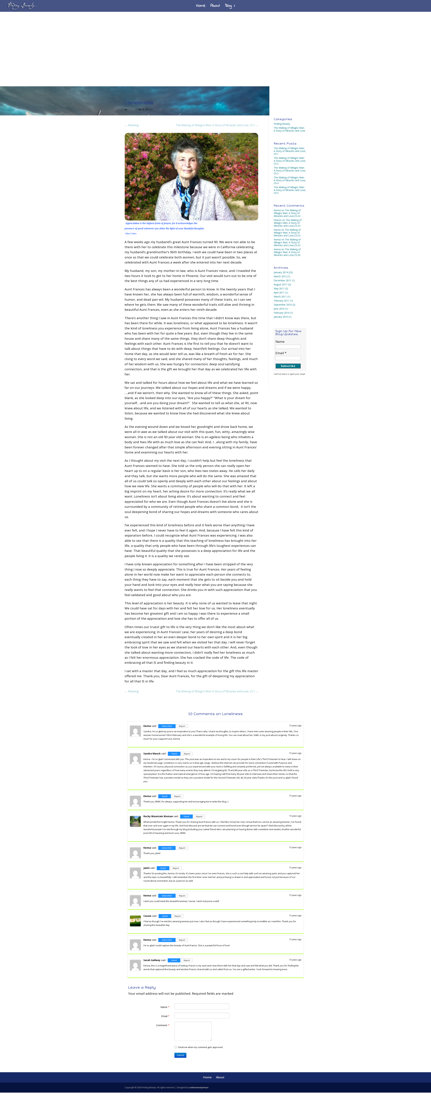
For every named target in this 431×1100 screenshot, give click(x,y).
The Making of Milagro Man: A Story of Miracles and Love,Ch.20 (287, 252)
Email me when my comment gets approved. (200, 1047)
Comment (162, 1025)
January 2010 (281, 316)
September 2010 (283, 304)
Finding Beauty (172, 109)
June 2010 (279, 308)
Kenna (131, 109)
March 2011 (280, 296)
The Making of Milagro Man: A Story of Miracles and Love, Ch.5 (290, 190)
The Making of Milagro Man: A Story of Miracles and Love (289, 129)
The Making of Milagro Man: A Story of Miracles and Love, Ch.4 (290, 180)
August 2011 (280, 284)
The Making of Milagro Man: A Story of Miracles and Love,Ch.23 (287, 213)
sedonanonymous (198, 1087)
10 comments (190, 109)
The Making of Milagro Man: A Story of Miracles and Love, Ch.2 (290, 160)
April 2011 (279, 292)
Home (201, 7)
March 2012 (280, 276)
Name (164, 1007)
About (215, 7)
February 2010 (281, 312)
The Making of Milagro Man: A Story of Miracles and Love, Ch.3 (290, 170)
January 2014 (281, 272)
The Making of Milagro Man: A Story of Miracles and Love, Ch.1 (290, 151)
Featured (158, 109)
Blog (228, 7)
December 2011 (282, 280)
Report (182, 726)
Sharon (277, 220)
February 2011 (281, 300)
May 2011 (279, 288)
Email (165, 1016)
